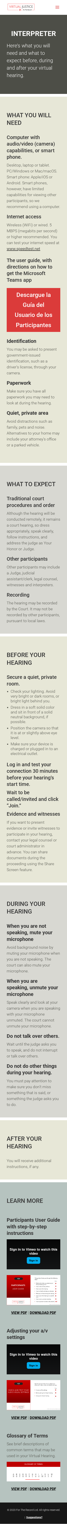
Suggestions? (34, 1517)
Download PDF (43, 1313)
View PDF (19, 1313)
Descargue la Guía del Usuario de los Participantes (33, 310)
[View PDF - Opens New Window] (33, 1290)
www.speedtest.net (23, 249)
